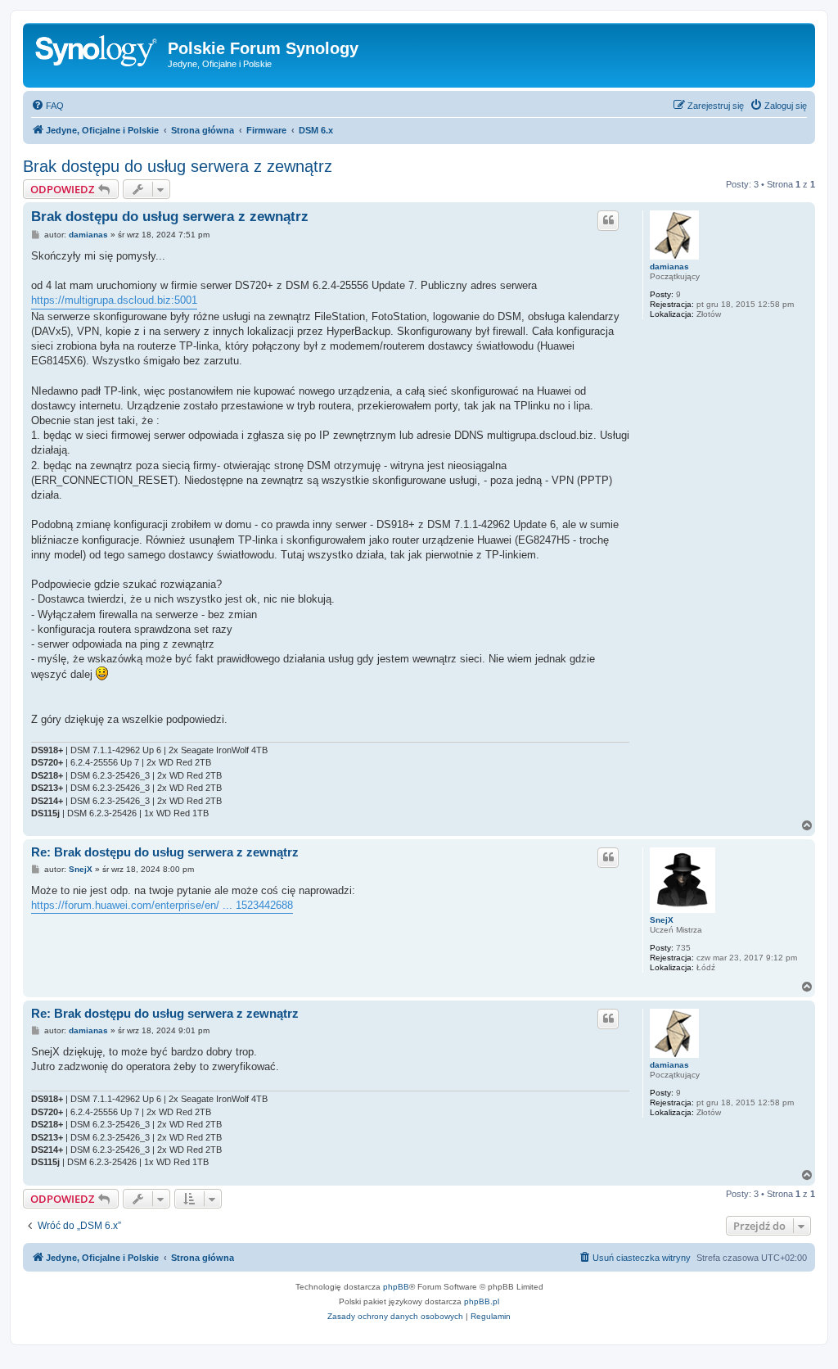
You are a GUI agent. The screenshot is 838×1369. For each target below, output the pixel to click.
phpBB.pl (481, 1301)
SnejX (662, 919)
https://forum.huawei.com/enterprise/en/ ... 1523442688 (162, 905)
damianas (669, 266)
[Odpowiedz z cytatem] (608, 220)
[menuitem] (47, 105)
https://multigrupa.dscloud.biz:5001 (114, 300)
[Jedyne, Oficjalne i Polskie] (97, 53)
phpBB (396, 1286)
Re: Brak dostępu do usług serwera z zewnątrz (165, 852)
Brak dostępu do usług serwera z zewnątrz (177, 166)
